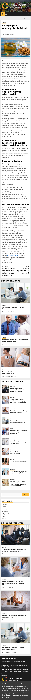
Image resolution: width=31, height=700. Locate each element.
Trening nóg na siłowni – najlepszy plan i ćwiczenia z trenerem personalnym (17, 390)
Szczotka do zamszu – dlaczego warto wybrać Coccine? (19, 411)
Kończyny (12, 386)
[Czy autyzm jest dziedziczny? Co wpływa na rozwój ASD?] (5, 471)
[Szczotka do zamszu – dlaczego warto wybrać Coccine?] (5, 410)
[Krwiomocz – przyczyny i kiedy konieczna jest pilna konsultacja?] (15, 325)
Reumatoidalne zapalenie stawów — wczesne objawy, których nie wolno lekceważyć (18, 401)
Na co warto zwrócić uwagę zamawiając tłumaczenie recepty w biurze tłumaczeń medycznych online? (18, 483)
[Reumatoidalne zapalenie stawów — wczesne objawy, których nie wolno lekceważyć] (5, 400)
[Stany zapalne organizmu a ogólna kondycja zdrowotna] (15, 293)
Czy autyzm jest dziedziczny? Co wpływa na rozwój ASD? (19, 472)
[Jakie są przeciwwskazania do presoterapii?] (5, 461)
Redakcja (13, 34)
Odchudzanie (5, 511)
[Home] (3, 14)
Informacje (12, 408)
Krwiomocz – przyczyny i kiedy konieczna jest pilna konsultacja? (15, 340)
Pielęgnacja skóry (6, 514)
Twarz (3, 516)
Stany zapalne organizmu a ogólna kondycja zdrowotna (13, 308)
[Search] (29, 14)
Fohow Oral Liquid (13, 255)
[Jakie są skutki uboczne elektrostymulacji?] (15, 357)
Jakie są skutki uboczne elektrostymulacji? (9, 372)
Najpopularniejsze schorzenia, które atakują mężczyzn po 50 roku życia (8, 270)
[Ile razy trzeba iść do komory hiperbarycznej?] (5, 441)
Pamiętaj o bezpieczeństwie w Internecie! (22, 269)
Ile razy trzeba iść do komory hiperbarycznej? (18, 442)
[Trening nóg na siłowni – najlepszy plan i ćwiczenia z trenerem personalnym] (5, 389)
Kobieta (4, 506)
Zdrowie (4, 22)
